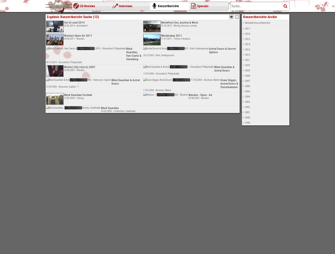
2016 (247, 33)
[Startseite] (59, 7)
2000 (247, 117)
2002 (247, 107)
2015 (247, 39)
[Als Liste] (231, 17)
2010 (247, 65)
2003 (247, 101)
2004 (247, 96)
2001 (247, 112)
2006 (247, 86)
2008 (247, 75)
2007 (247, 81)
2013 (247, 49)
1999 (247, 122)
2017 (247, 28)
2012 (247, 54)
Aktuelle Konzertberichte (257, 22)
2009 (247, 70)
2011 (247, 60)
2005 (247, 91)
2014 (247, 44)
